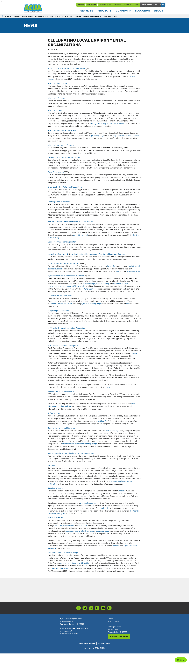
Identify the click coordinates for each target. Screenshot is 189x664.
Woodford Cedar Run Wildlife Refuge (63, 552)
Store (136, 5)
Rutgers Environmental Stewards (61, 428)
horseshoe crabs (102, 531)
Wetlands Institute (55, 518)
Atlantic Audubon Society (58, 83)
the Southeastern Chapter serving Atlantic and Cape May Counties (97, 254)
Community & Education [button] (133, 10)
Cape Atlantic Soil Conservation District (64, 157)
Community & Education (22, 16)
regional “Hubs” (103, 508)
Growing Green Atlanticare (59, 202)
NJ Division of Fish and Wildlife (60, 296)
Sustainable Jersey (55, 488)
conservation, (68, 525)
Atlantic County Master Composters (62, 145)
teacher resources (64, 303)
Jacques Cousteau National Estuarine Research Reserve (71, 222)
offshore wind (78, 286)
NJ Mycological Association (58, 310)
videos (53, 303)
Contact (127, 5)
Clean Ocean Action (56, 172)
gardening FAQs (97, 135)
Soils (118, 271)
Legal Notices (105, 5)
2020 (66, 16)
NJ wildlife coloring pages (91, 303)
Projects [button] (104, 10)
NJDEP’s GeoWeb (89, 289)
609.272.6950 (113, 621)
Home (7, 16)
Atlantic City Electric (56, 110)
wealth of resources (88, 503)
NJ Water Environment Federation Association (66, 328)
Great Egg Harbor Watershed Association (65, 187)
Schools (121, 491)
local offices (112, 266)
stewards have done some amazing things (79, 444)
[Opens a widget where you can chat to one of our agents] (181, 660)
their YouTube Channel (60, 568)
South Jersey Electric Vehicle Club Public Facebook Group (71, 453)
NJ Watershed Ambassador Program (63, 345)
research (58, 525)
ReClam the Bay (54, 413)
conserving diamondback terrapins (79, 531)
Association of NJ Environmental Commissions (67, 68)
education (82, 525)
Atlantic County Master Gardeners (62, 130)
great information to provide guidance (76, 563)
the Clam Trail (102, 421)
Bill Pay (81, 5)
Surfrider (51, 465)
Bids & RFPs (91, 5)
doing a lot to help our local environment (108, 123)
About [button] (158, 10)
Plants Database (133, 271)
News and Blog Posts (44, 16)
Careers (117, 5)
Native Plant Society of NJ (58, 254)
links (128, 303)
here (135, 353)
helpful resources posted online (126, 135)
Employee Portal (87, 644)
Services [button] (86, 10)
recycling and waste (63, 286)
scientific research (80, 235)
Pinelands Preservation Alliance (61, 391)
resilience (117, 283)
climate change (89, 283)
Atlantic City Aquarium (57, 98)
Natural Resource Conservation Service (64, 263)
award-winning (111, 430)
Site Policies (104, 644)
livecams (116, 546)
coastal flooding (102, 283)
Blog (59, 16)
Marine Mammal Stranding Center (62, 242)
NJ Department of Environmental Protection (66, 276)
